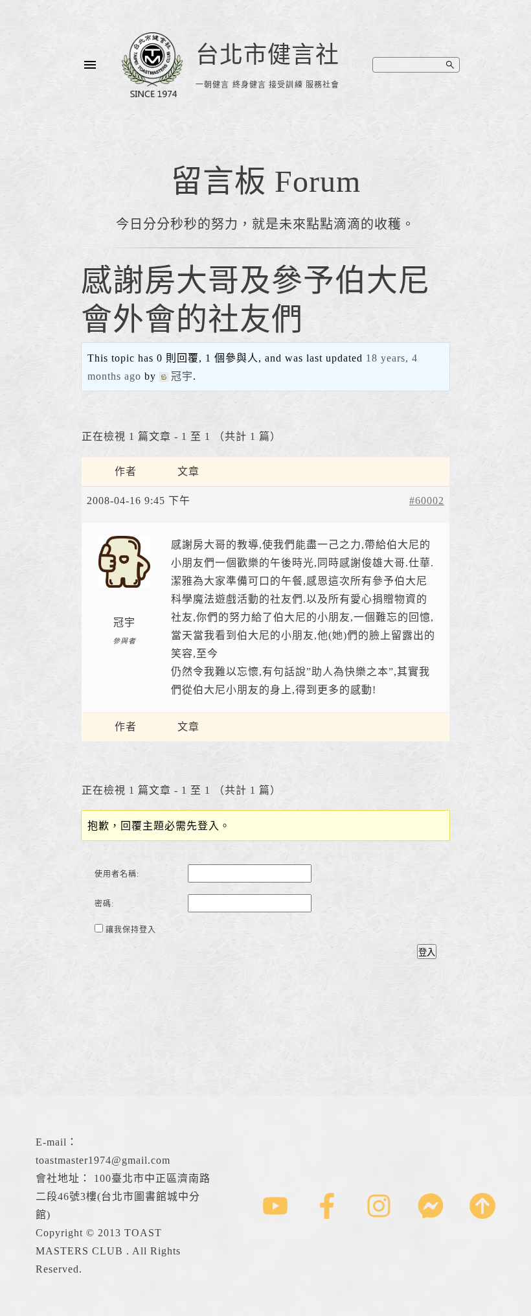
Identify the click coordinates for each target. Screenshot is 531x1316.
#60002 (426, 500)
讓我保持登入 (131, 929)
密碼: (104, 903)
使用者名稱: (117, 874)
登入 (426, 952)
